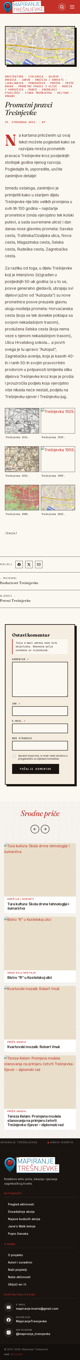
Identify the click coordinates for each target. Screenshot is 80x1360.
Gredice (11, 79)
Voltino (63, 93)
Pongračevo (37, 83)
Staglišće (12, 93)
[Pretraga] (62, 7)
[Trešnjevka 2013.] (58, 497)
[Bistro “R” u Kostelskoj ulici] (40, 943)
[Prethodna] (35, 829)
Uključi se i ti (17, 1284)
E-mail (18, 721)
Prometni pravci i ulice (37, 86)
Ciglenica (36, 76)
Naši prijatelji (17, 1269)
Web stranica (22, 738)
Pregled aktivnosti (21, 1204)
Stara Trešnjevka (38, 93)
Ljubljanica (14, 83)
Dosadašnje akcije (21, 1211)
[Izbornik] (72, 6)
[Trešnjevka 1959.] (58, 459)
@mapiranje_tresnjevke (33, 1334)
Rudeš (33, 89)
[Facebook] (19, 564)
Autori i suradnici (20, 1262)
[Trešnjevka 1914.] (22, 421)
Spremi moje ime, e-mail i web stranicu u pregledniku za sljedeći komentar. (43, 757)
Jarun (26, 79)
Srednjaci (49, 89)
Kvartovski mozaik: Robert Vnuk (33, 1047)
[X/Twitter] (29, 564)
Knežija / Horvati (49, 79)
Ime (16, 703)
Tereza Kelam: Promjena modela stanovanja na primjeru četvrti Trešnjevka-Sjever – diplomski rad (35, 1120)
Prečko (55, 83)
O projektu (15, 1255)
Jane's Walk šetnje (21, 1226)
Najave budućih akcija (24, 1219)
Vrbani (10, 96)
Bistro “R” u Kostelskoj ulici (29, 978)
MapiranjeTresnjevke (31, 1321)
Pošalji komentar (35, 769)
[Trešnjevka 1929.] (58, 421)
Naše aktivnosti (19, 1277)
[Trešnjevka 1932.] (22, 459)
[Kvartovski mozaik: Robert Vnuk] (40, 1013)
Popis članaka (18, 1233)
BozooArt (17, 1354)
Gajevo (54, 76)
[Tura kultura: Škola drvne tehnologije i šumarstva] (40, 870)
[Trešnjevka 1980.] (22, 497)
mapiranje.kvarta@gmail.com (37, 1308)
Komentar (20, 659)
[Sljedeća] (45, 829)
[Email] (38, 564)
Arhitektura (14, 76)
